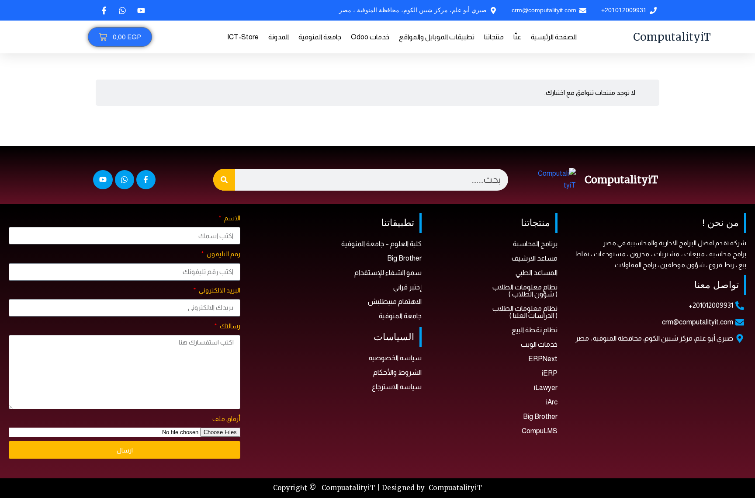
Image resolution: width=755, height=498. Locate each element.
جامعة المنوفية (319, 37)
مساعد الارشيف (535, 258)
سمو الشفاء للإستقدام (388, 272)
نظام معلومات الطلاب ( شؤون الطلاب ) (525, 290)
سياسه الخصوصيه (395, 358)
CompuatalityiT (455, 488)
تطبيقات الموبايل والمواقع (436, 37)
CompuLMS (540, 431)
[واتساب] (121, 10)
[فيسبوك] (103, 10)
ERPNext (543, 358)
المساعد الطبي (537, 272)
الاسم (231, 218)
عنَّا (517, 37)
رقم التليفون (222, 254)
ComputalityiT (672, 37)
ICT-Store (243, 37)
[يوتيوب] (140, 10)
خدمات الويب (539, 344)
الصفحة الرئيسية (554, 37)
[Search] (224, 180)
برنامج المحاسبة (535, 243)
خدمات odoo (370, 37)
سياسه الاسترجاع (397, 386)
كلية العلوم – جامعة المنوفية (381, 243)
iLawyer (546, 387)
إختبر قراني (407, 287)
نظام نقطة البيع (535, 330)
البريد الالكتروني (218, 290)
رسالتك (229, 326)
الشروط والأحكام (397, 372)
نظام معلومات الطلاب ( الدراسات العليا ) (525, 312)
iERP (550, 373)
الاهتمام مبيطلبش (395, 301)
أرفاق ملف (226, 418)
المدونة (278, 37)
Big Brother (540, 416)
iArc (552, 402)
